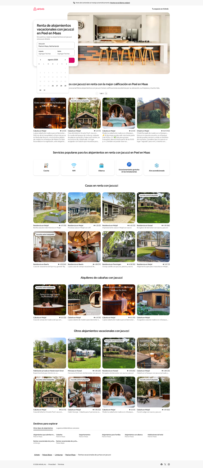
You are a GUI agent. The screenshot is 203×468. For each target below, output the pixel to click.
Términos (61, 464)
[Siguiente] (106, 93)
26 (53, 86)
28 (61, 86)
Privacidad (52, 464)
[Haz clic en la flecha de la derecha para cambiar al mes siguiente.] (65, 59)
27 (57, 86)
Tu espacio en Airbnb (160, 9)
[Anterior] (97, 93)
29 (65, 86)
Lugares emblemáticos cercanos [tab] (67, 428)
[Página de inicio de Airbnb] (38, 9)
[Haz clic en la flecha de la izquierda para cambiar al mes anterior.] (40, 59)
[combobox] (56, 46)
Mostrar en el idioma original (120, 3)
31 (44, 90)
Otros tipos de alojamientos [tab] (43, 428)
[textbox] (46, 53)
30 (40, 90)
